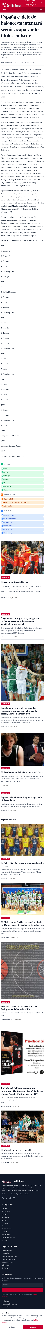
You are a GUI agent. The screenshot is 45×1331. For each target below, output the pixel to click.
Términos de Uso (7, 1262)
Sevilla (4, 1214)
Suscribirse (22, 1290)
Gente (4, 1220)
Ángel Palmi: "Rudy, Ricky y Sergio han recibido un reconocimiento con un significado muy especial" (20, 621)
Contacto (5, 1268)
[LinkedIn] (14, 1198)
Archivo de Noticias (8, 1238)
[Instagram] (10, 1198)
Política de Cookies (8, 1259)
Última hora (6, 1211)
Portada (4, 1208)
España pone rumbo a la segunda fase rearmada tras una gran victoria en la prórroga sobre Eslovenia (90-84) (19, 710)
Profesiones (6, 1235)
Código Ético (6, 1253)
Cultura (4, 1232)
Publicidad (5, 1301)
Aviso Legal (6, 1265)
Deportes (5, 1223)
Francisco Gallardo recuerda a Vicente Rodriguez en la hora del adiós (19, 1008)
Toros (3, 1226)
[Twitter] (6, 1198)
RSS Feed (5, 1240)
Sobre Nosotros (7, 1250)
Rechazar (12, 1327)
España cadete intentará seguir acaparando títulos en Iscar (21, 798)
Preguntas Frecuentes (9, 1304)
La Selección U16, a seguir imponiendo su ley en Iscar (22, 864)
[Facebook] (3, 1198)
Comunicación (7, 1229)
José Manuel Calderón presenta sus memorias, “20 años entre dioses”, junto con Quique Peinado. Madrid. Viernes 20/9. (22, 1091)
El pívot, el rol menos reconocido (16, 1150)
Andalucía (5, 1217)
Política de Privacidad (9, 1256)
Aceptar (33, 1327)
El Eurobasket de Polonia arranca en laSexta (22, 772)
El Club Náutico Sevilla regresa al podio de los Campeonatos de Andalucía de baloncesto (22, 923)
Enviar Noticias (7, 1307)
